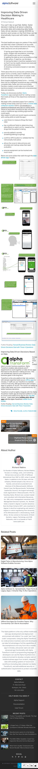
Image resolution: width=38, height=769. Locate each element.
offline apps (30, 380)
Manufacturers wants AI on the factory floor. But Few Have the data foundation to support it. (23, 733)
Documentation (19, 704)
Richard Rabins (8, 22)
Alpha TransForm (29, 411)
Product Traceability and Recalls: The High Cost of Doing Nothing (23, 717)
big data (31, 396)
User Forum (19, 708)
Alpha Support (19, 700)
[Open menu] (34, 3)
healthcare (18, 411)
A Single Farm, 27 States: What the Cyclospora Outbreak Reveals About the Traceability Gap (22, 726)
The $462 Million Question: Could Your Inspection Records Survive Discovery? (22, 740)
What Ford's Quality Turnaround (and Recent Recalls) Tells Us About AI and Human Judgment (22, 747)
